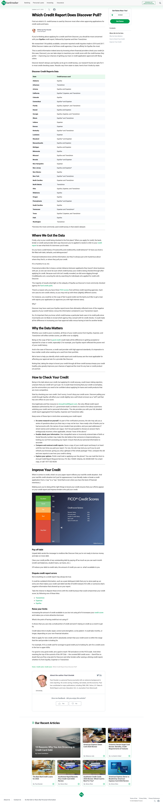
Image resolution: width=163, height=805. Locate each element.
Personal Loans (38, 3)
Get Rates (120, 21)
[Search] (160, 3)
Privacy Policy (143, 798)
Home (34, 667)
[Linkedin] (100, 675)
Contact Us (17, 800)
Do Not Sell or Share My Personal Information (40, 800)
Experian (39, 601)
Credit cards (40, 667)
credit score (99, 613)
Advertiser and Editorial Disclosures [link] (149, 3)
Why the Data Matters (116, 36)
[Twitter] (98, 675)
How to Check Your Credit (117, 39)
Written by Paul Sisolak (44, 30)
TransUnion (40, 598)
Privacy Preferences (154, 798)
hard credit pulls (46, 286)
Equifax (38, 603)
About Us (7, 800)
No (76, 703)
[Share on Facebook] (54, 9)
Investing (50, 3)
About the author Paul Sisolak (62, 675)
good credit (56, 340)
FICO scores (64, 290)
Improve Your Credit (115, 42)
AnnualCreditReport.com (67, 404)
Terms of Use (133, 798)
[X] (155, 801)
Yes (63, 703)
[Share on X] (49, 9)
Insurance (60, 3)
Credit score (48, 667)
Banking (27, 3)
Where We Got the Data (116, 33)
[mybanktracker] (9, 3)
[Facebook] (158, 801)
